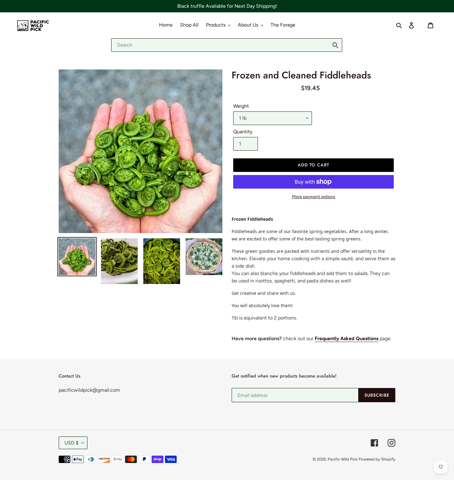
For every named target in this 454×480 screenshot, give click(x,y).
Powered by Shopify (377, 459)
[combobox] (226, 45)
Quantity (242, 132)
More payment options (313, 196)
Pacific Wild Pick (342, 459)
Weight (241, 106)
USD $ (71, 443)
